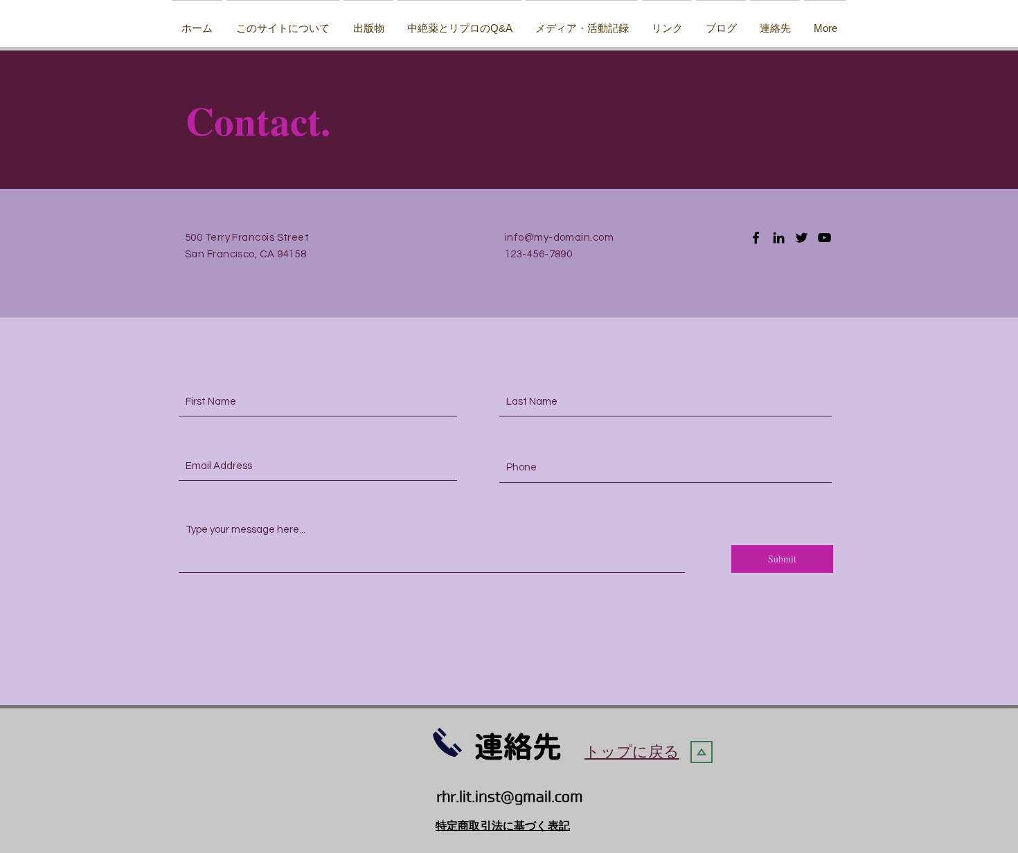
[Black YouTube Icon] (824, 238)
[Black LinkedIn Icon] (779, 238)
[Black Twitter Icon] (802, 238)
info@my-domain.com (559, 237)
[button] (368, 22)
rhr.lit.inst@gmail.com (509, 797)
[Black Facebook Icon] (756, 238)
